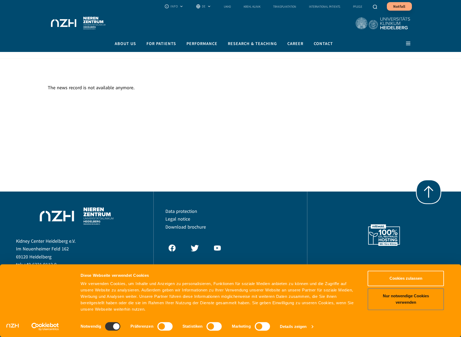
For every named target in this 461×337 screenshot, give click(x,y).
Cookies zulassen (406, 278)
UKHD (227, 7)
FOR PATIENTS (161, 43)
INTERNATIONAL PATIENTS (324, 7)
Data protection (181, 211)
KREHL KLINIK (252, 7)
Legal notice (177, 219)
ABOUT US (125, 43)
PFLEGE (357, 7)
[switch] (165, 326)
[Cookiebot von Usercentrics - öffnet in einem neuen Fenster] (45, 327)
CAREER (295, 43)
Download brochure (185, 227)
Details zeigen (293, 326)
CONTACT (323, 43)
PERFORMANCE (201, 43)
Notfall (399, 6)
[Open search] (375, 6)
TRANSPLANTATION (284, 7)
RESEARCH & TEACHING (252, 43)
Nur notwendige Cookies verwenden (406, 299)
